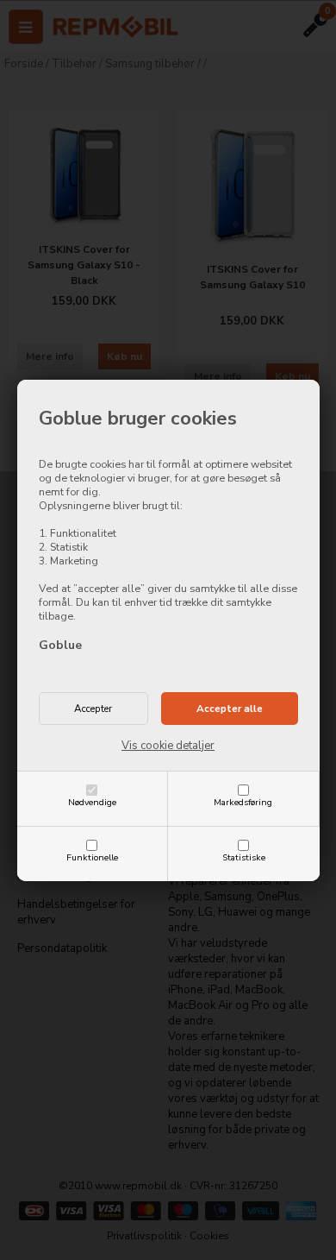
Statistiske (243, 857)
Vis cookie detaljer (168, 745)
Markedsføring (243, 802)
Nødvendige (92, 802)
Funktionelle (92, 857)
